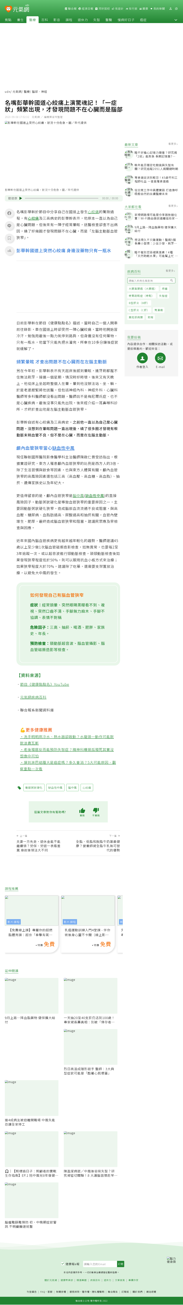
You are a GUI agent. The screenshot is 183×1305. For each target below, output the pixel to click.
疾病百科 (95, 1280)
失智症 (163, 296)
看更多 (172, 143)
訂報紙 (125, 1292)
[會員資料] (170, 8)
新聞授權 (61, 1292)
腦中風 (78, 495)
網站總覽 (151, 1292)
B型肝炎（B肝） (139, 303)
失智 (96, 19)
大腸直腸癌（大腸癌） (143, 288)
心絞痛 (93, 211)
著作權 (86, 1291)
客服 (50, 1291)
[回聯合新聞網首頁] (8, 9)
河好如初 (104, 8)
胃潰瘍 (158, 310)
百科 (44, 19)
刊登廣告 (32, 1292)
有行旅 (132, 8)
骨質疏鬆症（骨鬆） (141, 296)
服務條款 (75, 1291)
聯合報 (72, 8)
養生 (20, 19)
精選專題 (82, 1280)
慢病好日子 (126, 19)
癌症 (143, 19)
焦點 (8, 19)
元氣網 (17, 91)
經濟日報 (87, 8)
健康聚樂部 (67, 1280)
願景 (145, 8)
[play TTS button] (20, 198)
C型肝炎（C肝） (139, 310)
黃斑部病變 (136, 317)
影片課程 (14, 922)
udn (7, 91)
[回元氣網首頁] (21, 8)
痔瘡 (165, 288)
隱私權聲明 (98, 1291)
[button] (175, 19)
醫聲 (108, 19)
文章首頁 (120, 1280)
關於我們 (138, 1292)
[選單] (176, 8)
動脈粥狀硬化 (34, 787)
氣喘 (150, 317)
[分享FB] (9, 213)
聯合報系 (113, 1292)
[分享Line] (9, 225)
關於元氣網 (50, 1280)
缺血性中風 (63, 448)
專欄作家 (133, 1280)
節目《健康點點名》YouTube (44, 684)
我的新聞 (159, 8)
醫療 (32, 19)
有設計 (119, 8)
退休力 (83, 19)
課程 (69, 19)
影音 (56, 19)
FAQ (42, 1291)
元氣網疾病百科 (33, 697)
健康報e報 (73, 1264)
